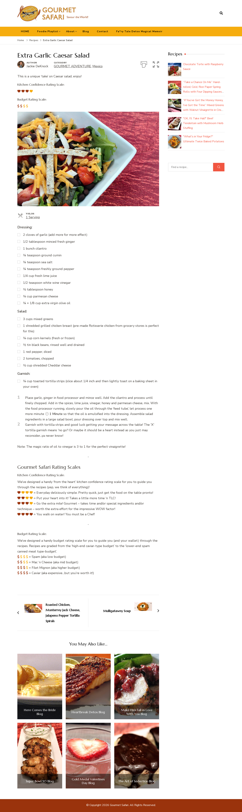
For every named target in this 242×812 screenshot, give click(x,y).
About (70, 31)
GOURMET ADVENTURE (72, 66)
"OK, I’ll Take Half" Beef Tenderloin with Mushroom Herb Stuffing (203, 123)
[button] (156, 64)
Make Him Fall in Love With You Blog (136, 712)
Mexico (97, 66)
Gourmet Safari (119, 805)
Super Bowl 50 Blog (40, 781)
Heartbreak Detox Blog (88, 712)
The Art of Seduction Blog (136, 781)
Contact (102, 31)
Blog (86, 31)
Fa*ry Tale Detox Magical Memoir (139, 31)
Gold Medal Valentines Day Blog (88, 781)
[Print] (144, 64)
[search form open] (221, 13)
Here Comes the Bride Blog (40, 712)
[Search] (218, 167)
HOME (25, 31)
